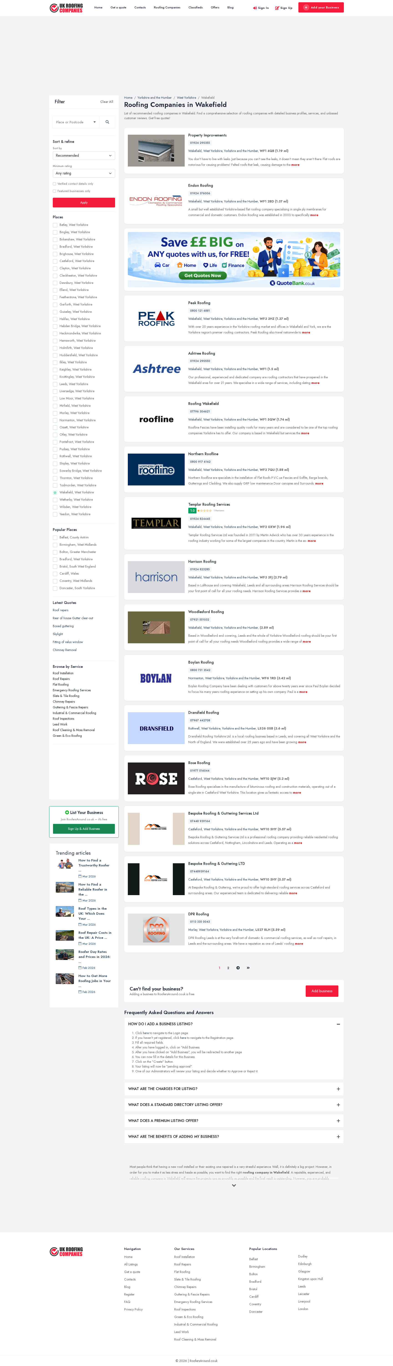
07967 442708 (200, 720)
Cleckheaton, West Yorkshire (78, 275)
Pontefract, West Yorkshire (77, 441)
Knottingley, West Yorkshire (77, 376)
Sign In (263, 8)
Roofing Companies (167, 7)
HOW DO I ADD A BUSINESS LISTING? (160, 1024)
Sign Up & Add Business (84, 828)
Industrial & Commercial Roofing (74, 713)
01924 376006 (200, 193)
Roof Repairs (61, 679)
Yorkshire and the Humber (241, 151)
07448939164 (199, 871)
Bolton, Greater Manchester (78, 552)
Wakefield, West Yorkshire (77, 492)
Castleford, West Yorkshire (77, 261)
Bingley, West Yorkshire (75, 232)
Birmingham (257, 1266)
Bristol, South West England (78, 566)
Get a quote (118, 7)
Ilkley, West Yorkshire (73, 362)
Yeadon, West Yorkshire (75, 514)
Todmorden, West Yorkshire (78, 485)
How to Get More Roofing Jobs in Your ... (94, 980)
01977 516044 (199, 771)
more (295, 164)
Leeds (302, 1286)
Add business (322, 991)
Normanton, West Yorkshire (78, 420)
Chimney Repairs (64, 701)
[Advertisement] (196, 61)
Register (129, 1294)
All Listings (131, 1264)
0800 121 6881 (200, 311)
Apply (84, 202)
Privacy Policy (133, 1309)
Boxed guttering (63, 626)
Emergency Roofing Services (72, 690)
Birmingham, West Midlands (78, 544)
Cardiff (254, 1296)
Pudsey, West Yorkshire (75, 449)
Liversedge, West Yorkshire (77, 391)
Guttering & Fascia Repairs (70, 707)
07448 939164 (200, 821)
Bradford (255, 1281)
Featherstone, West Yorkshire (78, 297)
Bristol (253, 1289)
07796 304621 (200, 411)
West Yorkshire (212, 151)
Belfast (253, 1259)
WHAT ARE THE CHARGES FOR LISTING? (162, 1088)
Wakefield (195, 151)
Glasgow (304, 1271)
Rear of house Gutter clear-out (73, 618)
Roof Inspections (63, 718)
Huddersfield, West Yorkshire (79, 355)
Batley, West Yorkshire (74, 224)
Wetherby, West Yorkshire (76, 499)
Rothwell (193, 728)
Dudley (302, 1256)
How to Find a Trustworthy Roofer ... (93, 865)
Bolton (253, 1274)
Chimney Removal (65, 650)
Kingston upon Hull (310, 1279)
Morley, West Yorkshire (74, 413)
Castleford (195, 778)
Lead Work (60, 724)
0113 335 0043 (200, 922)
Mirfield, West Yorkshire (75, 405)
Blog (230, 7)
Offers (215, 7)
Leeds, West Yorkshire (74, 384)
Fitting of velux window (68, 642)
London (303, 1309)
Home (98, 7)
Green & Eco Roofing (67, 735)
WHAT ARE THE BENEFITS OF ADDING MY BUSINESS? (173, 1136)
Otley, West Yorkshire (73, 434)
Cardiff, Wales (69, 573)
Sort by (57, 148)
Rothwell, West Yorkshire (76, 456)
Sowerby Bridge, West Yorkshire (81, 470)
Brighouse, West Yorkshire (76, 254)
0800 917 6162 (200, 462)
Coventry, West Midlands (76, 580)
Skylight (58, 634)
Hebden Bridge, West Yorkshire (80, 326)
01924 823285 (200, 569)
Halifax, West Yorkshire (75, 319)
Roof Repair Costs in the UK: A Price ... (94, 935)
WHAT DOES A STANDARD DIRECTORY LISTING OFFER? (175, 1104)
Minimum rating (62, 166)
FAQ (127, 1302)
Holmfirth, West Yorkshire (76, 348)
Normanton (195, 678)
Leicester (304, 1294)
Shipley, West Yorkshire (75, 463)
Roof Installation (63, 673)
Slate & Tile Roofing (66, 696)
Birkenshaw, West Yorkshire (77, 239)
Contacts (140, 7)
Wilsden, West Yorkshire (75, 507)
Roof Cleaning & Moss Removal (74, 730)
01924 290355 (200, 143)
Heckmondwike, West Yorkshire (80, 333)
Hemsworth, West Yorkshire (78, 340)
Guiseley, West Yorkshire (76, 311)
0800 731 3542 (200, 670)
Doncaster (256, 1311)
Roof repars (60, 610)
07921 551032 (199, 620)
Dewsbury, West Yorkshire (76, 282)
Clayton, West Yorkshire (75, 268)
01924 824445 (200, 519)
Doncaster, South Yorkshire (77, 588)
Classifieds (196, 7)
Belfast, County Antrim (74, 537)
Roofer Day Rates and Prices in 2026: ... (94, 956)
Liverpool (304, 1301)
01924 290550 (200, 361)
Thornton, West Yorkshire (76, 478)
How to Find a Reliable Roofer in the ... (92, 889)
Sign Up (286, 8)
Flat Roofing (61, 684)
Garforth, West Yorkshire (76, 304)
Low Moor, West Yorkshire (77, 398)
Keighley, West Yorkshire (75, 369)
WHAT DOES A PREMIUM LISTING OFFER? (163, 1120)
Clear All (106, 101)
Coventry (255, 1304)
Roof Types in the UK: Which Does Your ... (92, 913)
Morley (192, 929)
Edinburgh (305, 1264)
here (146, 1033)
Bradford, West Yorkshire (76, 246)
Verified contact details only (75, 184)
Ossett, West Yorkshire (74, 427)
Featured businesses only (74, 191)
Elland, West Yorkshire (74, 290)
